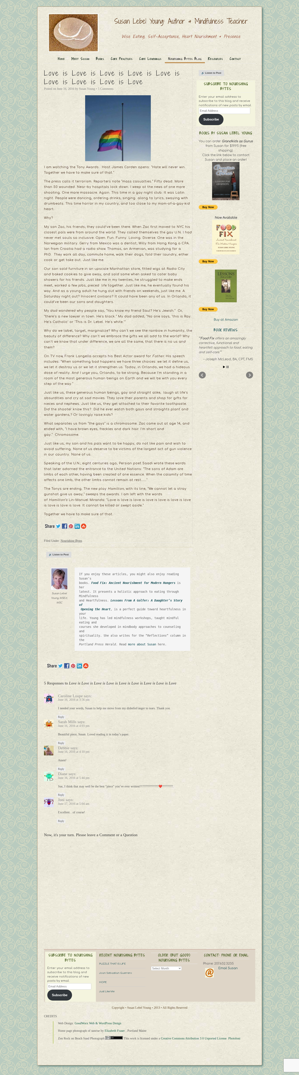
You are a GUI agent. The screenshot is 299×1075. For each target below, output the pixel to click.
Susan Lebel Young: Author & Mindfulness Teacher (181, 21)
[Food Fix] (226, 237)
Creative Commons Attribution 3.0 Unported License (194, 1038)
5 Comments (105, 88)
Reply (61, 716)
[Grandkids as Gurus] (226, 181)
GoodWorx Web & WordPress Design (98, 1023)
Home (61, 58)
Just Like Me (106, 991)
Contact (235, 58)
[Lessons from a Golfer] (226, 286)
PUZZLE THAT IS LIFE (112, 963)
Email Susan (228, 968)
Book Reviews (226, 330)
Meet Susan (80, 58)
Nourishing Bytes (71, 540)
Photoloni (234, 1038)
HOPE (103, 982)
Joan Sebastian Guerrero (115, 973)
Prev (202, 375)
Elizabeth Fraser (115, 1030)
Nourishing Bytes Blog (185, 58)
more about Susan (143, 644)
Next (249, 375)
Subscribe (211, 119)
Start (224, 367)
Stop (228, 367)
